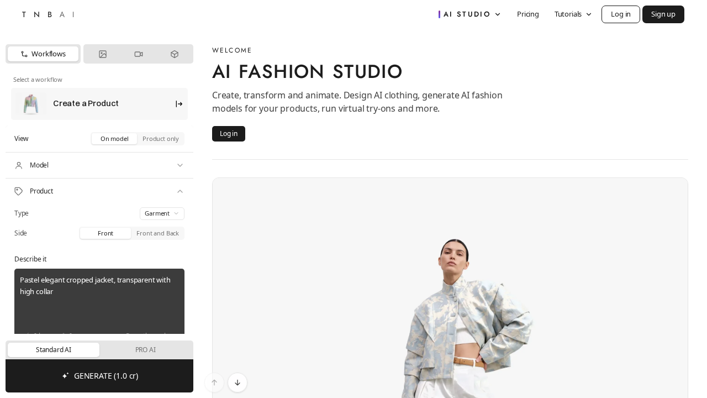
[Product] (99, 191)
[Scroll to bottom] (237, 382)
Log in (621, 14)
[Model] (99, 165)
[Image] (102, 53)
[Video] (138, 53)
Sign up (663, 14)
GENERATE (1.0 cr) (106, 375)
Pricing (528, 14)
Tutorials (568, 14)
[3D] (174, 53)
